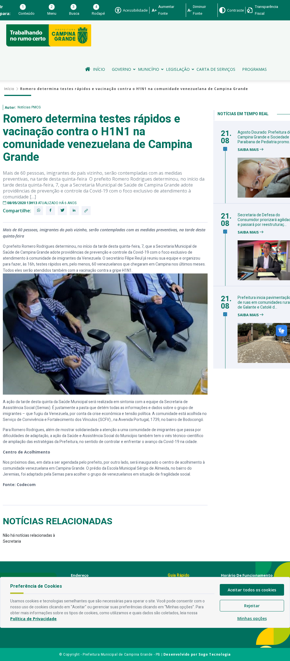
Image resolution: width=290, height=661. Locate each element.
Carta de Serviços (216, 69)
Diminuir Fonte (199, 10)
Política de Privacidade (33, 618)
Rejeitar (252, 605)
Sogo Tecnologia (215, 654)
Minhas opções (252, 618)
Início (99, 69)
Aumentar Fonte (166, 10)
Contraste (235, 10)
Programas (254, 69)
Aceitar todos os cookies (252, 589)
